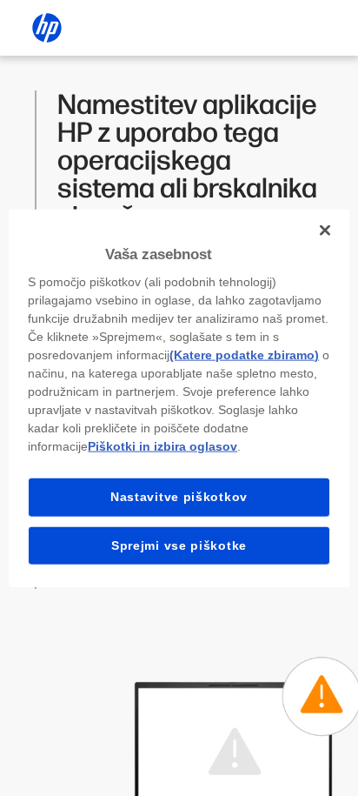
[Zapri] (325, 230)
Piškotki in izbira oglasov (162, 446)
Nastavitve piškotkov (179, 497)
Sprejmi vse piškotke (179, 545)
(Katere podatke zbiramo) (244, 355)
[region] (178, 398)
